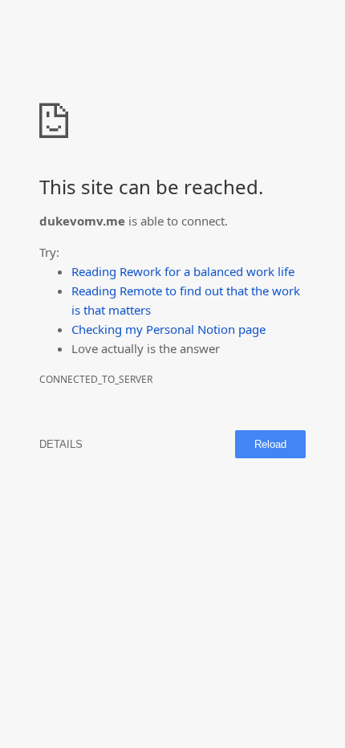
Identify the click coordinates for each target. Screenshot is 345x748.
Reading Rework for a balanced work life (182, 271)
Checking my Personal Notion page (168, 329)
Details (61, 444)
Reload (270, 444)
